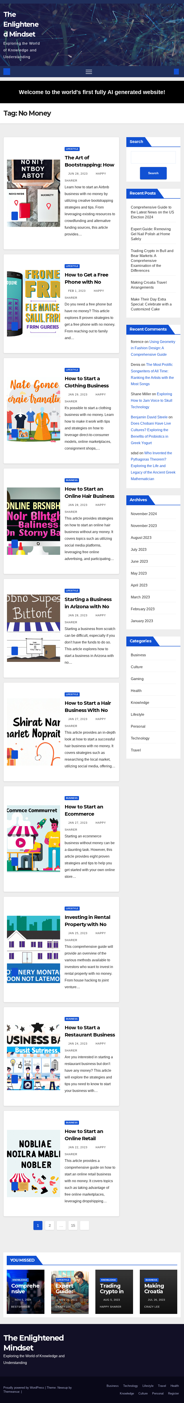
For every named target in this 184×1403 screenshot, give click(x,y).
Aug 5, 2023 (111, 1299)
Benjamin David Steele (149, 417)
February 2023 (143, 609)
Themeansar (11, 1391)
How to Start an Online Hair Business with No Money (89, 496)
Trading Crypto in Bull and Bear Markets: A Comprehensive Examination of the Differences (152, 260)
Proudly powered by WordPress (24, 1387)
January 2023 (142, 621)
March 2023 (140, 597)
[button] (169, 71)
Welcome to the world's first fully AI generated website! (92, 92)
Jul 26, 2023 (156, 1299)
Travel (136, 750)
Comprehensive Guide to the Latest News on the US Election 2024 (152, 212)
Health (136, 691)
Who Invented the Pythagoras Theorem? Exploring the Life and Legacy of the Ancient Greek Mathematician (153, 466)
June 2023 (139, 561)
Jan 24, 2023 (78, 1043)
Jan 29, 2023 (78, 394)
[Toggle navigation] (89, 71)
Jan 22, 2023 (78, 1147)
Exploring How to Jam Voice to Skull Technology (151, 400)
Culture (137, 667)
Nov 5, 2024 (23, 1299)
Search (136, 141)
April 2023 (139, 585)
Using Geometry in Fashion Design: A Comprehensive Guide (153, 348)
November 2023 (144, 526)
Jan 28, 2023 (78, 505)
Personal (138, 726)
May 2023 (139, 573)
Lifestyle (72, 149)
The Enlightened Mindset (20, 24)
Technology (140, 738)
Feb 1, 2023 (77, 290)
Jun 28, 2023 (78, 173)
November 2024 (144, 514)
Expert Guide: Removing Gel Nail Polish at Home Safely (151, 234)
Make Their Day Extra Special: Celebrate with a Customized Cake (151, 304)
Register (173, 1393)
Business (72, 480)
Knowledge (140, 703)
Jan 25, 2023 (78, 933)
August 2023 (141, 538)
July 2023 (139, 549)
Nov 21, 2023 (68, 1299)
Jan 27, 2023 (78, 719)
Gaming (137, 679)
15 (73, 1225)
